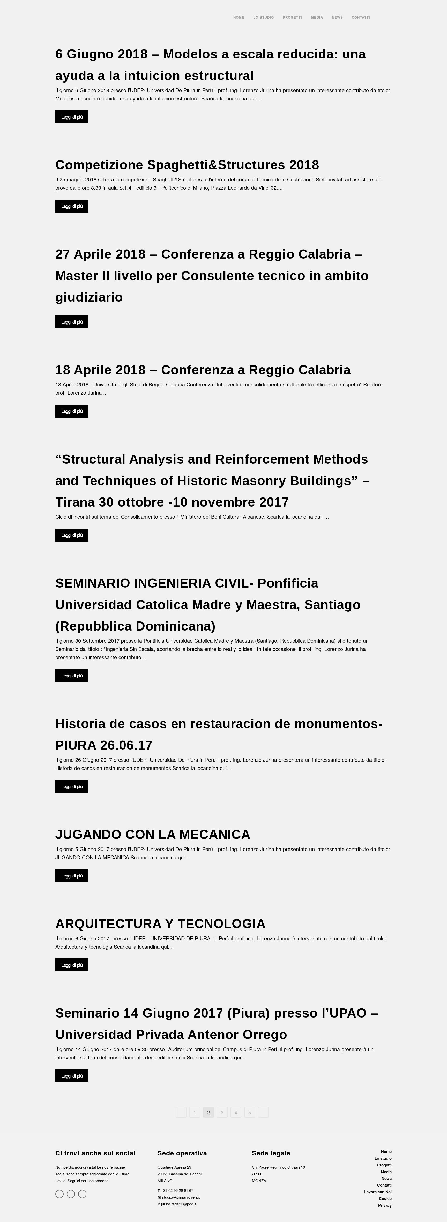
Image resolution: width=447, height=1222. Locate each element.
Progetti (384, 1165)
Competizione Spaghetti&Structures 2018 (187, 165)
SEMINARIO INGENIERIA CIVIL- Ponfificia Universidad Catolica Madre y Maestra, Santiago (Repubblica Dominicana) (208, 604)
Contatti (384, 1185)
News (387, 1178)
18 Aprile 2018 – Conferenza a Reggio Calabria (203, 370)
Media (386, 1171)
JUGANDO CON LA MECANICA (153, 834)
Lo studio (383, 1158)
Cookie (385, 1198)
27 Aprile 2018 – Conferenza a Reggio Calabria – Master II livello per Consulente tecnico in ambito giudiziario (212, 275)
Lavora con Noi (378, 1192)
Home (386, 1151)
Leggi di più (72, 117)
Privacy (385, 1205)
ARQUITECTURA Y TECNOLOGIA (160, 924)
